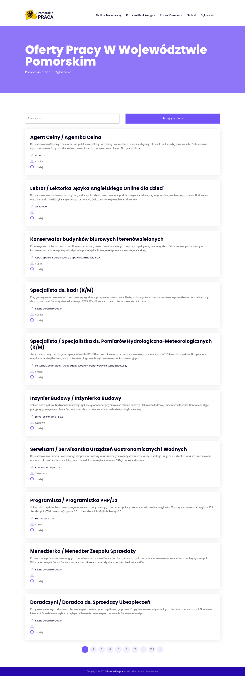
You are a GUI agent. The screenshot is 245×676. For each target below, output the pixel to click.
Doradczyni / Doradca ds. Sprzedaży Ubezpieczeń (90, 602)
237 (152, 649)
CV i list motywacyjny (108, 15)
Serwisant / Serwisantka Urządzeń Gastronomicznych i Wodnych (108, 449)
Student (191, 15)
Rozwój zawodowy (171, 15)
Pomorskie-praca (116, 671)
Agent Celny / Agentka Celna (65, 137)
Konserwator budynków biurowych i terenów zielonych (97, 239)
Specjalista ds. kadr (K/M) (62, 290)
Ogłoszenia (207, 15)
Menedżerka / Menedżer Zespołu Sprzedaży (83, 551)
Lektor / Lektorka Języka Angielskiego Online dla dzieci (97, 188)
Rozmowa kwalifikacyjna (140, 15)
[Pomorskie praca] (39, 15)
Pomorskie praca (37, 72)
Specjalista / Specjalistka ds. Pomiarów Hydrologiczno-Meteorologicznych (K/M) (121, 344)
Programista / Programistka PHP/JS (74, 500)
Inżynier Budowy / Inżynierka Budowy (75, 398)
